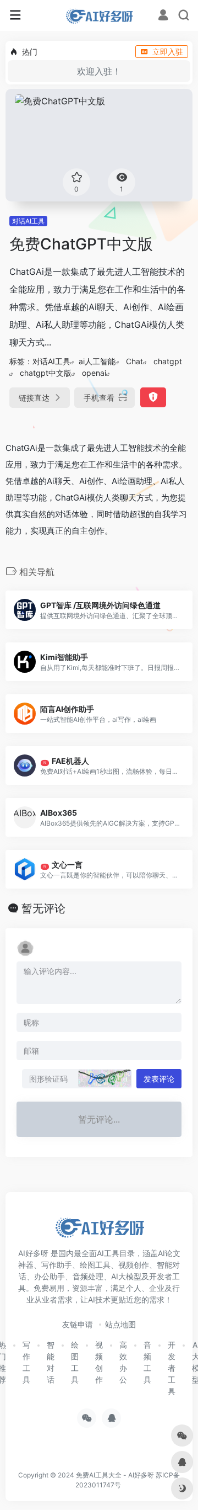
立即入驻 (167, 51)
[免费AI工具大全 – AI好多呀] (99, 15)
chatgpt (167, 361)
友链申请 (77, 1324)
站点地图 (120, 1324)
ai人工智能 (97, 361)
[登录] (163, 16)
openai (94, 373)
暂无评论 (43, 908)
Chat (134, 361)
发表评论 (159, 1078)
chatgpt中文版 (46, 373)
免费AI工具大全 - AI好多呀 (115, 1475)
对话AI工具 (28, 221)
